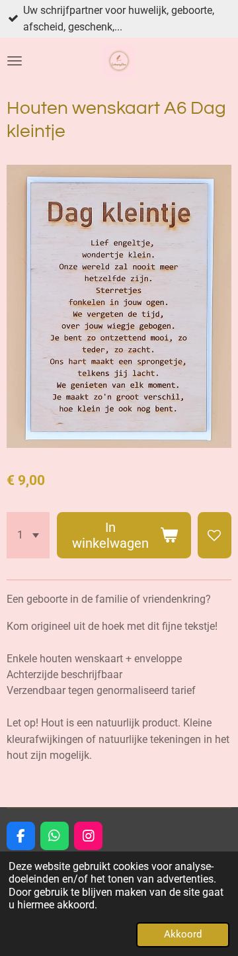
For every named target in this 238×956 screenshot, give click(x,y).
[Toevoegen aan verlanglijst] (214, 535)
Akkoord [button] (183, 934)
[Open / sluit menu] (14, 61)
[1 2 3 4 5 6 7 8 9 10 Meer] (28, 535)
